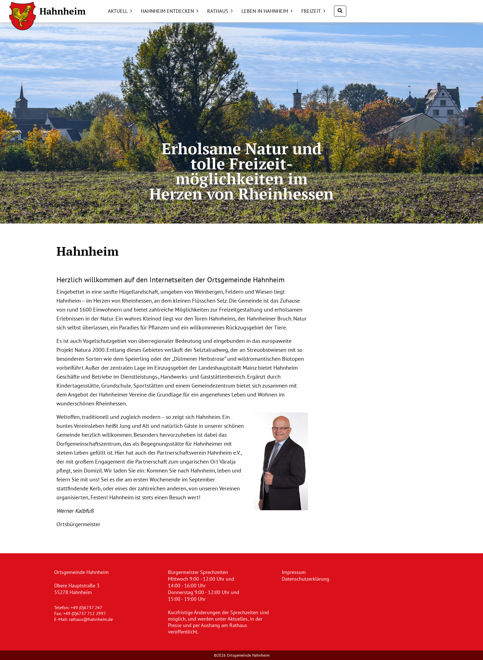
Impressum (294, 572)
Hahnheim (62, 11)
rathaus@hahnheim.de (91, 619)
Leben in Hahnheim (265, 11)
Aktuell (118, 11)
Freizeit (311, 11)
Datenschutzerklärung (305, 579)
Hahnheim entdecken (167, 11)
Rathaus (217, 11)
